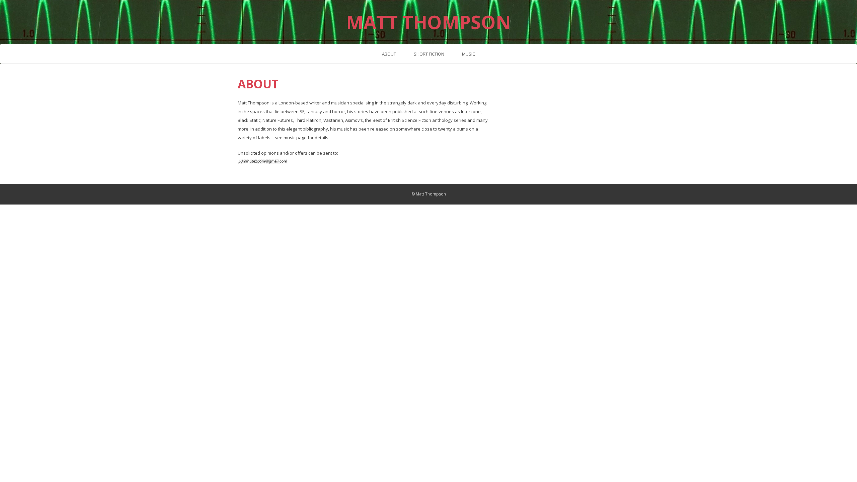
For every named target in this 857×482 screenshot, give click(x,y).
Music (468, 54)
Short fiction (429, 54)
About (389, 54)
